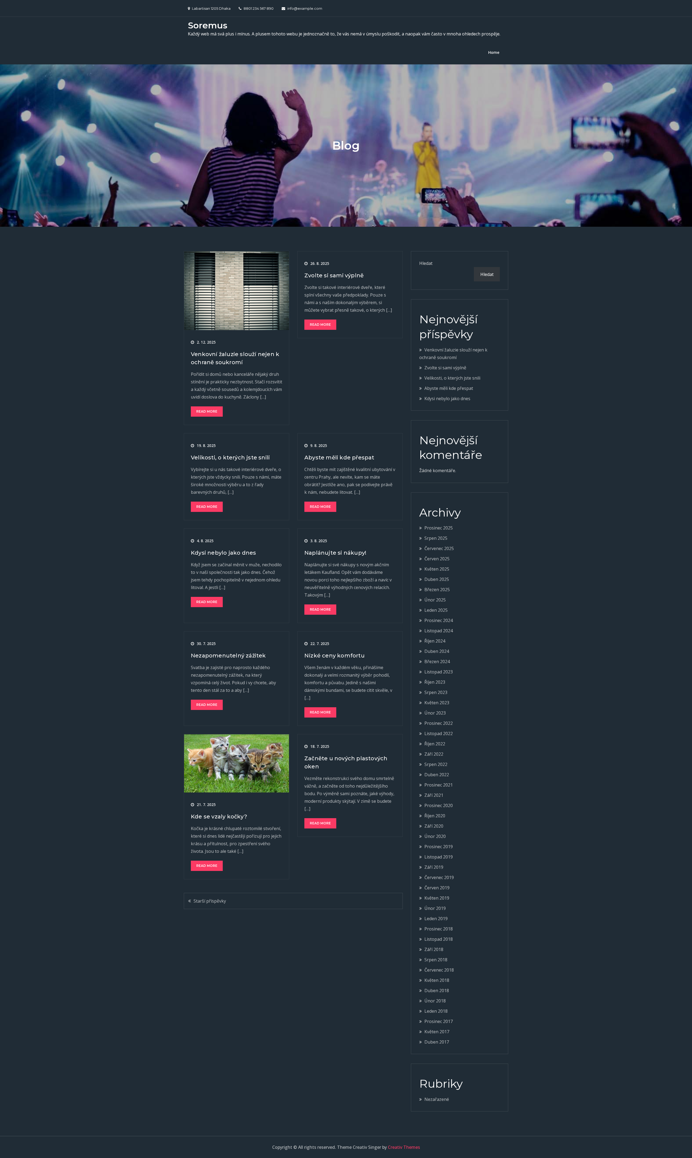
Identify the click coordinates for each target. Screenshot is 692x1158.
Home (493, 52)
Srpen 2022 (435, 764)
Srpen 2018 (435, 960)
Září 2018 (433, 949)
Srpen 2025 (435, 538)
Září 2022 (433, 754)
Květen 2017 (436, 1032)
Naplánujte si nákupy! (335, 553)
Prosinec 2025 (438, 528)
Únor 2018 (435, 1001)
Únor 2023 (435, 713)
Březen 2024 (437, 661)
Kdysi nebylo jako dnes (223, 553)
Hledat (425, 263)
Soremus (207, 25)
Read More (206, 411)
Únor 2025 (435, 600)
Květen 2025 (436, 569)
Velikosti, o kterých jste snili (230, 457)
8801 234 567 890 (259, 8)
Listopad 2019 (438, 857)
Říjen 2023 (434, 682)
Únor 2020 (435, 836)
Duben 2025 (436, 579)
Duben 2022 (436, 775)
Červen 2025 (437, 559)
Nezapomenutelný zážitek (228, 655)
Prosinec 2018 (438, 929)
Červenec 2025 (439, 548)
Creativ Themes (404, 1147)
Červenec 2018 (439, 970)
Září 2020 (433, 826)
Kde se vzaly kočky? (219, 816)
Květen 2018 (436, 980)
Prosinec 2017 (438, 1021)
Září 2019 (433, 867)
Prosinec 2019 (438, 847)
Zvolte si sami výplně (334, 275)
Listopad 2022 (438, 733)
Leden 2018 (436, 1011)
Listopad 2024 (438, 631)
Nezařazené (436, 1099)
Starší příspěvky (210, 901)
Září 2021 (433, 795)
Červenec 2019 (439, 877)
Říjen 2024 (434, 641)
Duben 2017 (436, 1042)
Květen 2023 (436, 703)
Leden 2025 (436, 610)
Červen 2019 (437, 888)
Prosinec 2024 (438, 620)
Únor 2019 (435, 908)
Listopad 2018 (438, 939)
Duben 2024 (436, 651)
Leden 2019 (436, 919)
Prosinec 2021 (438, 785)
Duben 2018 (436, 990)
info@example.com (304, 8)
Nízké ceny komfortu (334, 655)
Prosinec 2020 (438, 805)
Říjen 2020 (434, 816)
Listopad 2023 (438, 672)
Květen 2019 (436, 898)
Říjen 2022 (434, 744)
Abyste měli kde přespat (339, 457)
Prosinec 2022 (438, 723)
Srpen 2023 (435, 692)
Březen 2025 (437, 590)
